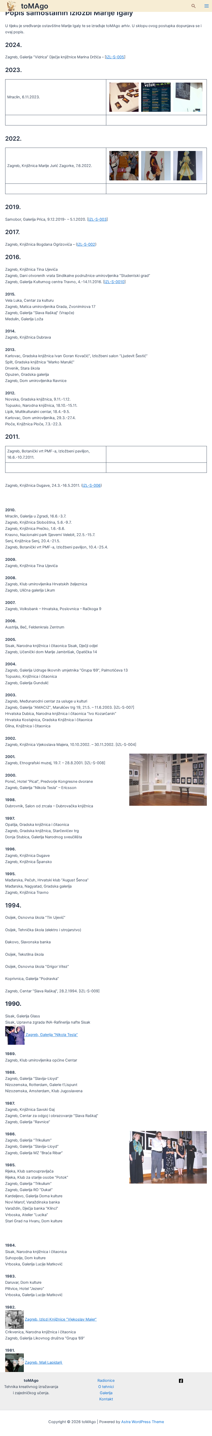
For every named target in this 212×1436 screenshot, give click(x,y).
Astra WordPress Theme (142, 1421)
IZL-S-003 (97, 219)
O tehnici (106, 1386)
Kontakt (106, 1399)
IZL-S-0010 (114, 282)
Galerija (106, 1393)
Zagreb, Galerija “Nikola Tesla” (52, 1035)
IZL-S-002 (86, 244)
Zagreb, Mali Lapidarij (44, 1362)
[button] (193, 6)
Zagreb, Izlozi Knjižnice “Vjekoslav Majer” (61, 1319)
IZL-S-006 (91, 485)
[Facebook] (181, 1380)
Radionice (106, 1380)
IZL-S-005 (115, 57)
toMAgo (34, 6)
